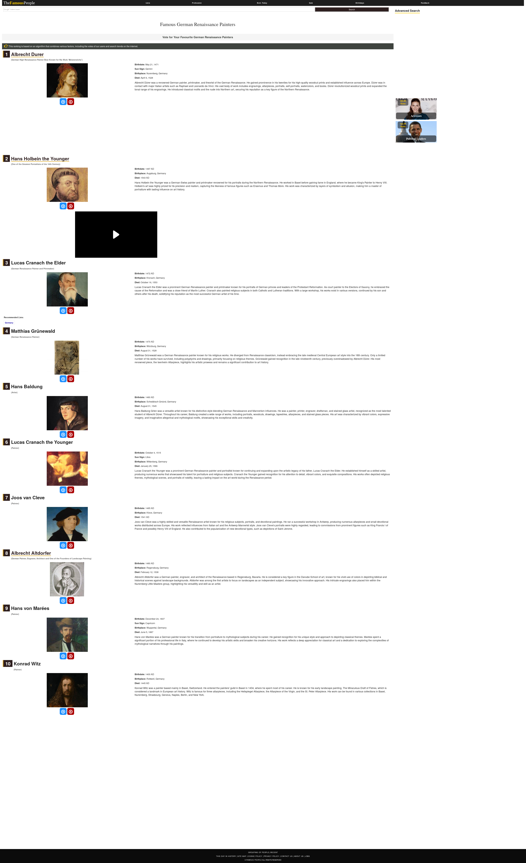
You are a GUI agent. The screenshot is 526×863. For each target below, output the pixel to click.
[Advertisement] (198, 127)
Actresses (416, 116)
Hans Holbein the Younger (40, 159)
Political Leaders (416, 139)
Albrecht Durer (27, 54)
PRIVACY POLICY (272, 856)
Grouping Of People (258, 852)
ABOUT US (299, 856)
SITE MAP (242, 856)
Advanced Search (407, 10)
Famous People (254, 860)
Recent (274, 852)
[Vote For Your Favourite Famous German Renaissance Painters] (63, 101)
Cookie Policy (255, 856)
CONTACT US (287, 856)
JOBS (307, 856)
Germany (9, 322)
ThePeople (19, 3)
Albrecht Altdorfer (31, 553)
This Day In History (226, 856)
